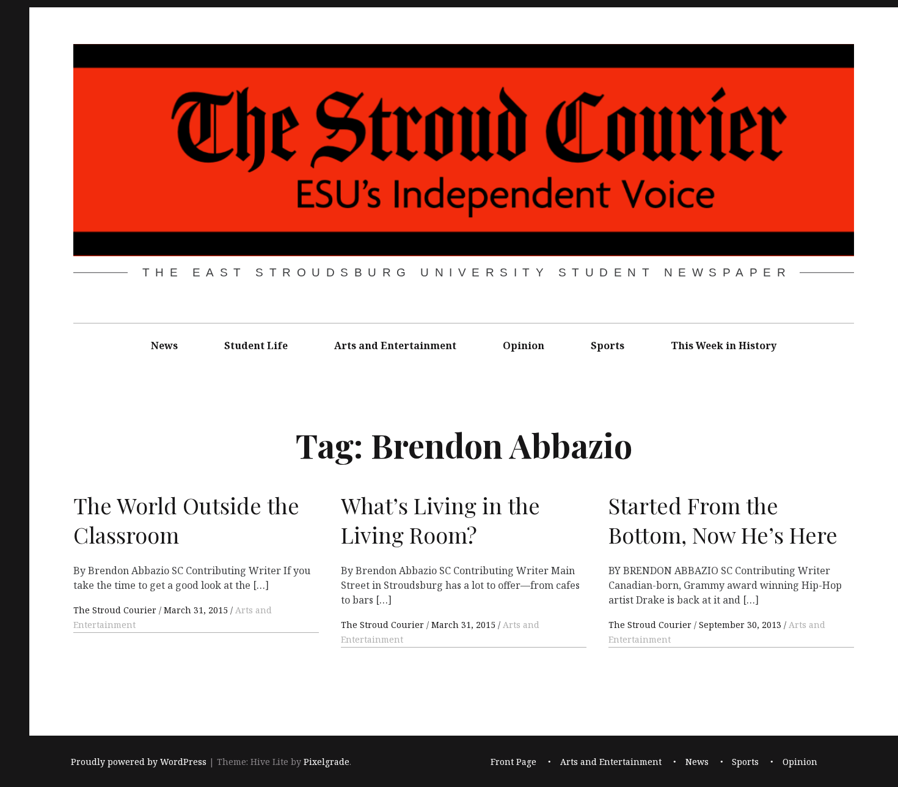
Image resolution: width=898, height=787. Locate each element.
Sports (607, 345)
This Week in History (723, 345)
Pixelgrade (326, 761)
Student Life (256, 345)
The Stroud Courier (116, 610)
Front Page (513, 761)
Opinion (523, 345)
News (164, 345)
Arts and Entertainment (395, 345)
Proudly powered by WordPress (138, 761)
